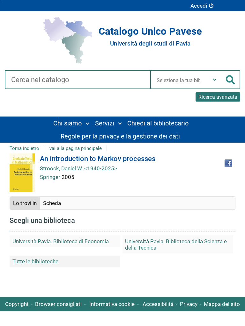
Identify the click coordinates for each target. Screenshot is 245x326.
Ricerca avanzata (217, 97)
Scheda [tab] (52, 203)
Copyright (17, 304)
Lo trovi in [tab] (25, 203)
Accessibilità (158, 304)
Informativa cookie (112, 304)
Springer (51, 177)
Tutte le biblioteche (35, 261)
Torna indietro (24, 148)
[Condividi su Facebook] (228, 163)
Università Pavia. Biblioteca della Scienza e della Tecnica (176, 244)
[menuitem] (71, 123)
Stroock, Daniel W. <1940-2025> (78, 168)
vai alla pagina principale (75, 148)
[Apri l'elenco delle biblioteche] (214, 79)
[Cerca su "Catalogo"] (77, 80)
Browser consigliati (58, 304)
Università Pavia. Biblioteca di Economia (60, 241)
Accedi (198, 6)
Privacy (188, 304)
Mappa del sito (222, 304)
